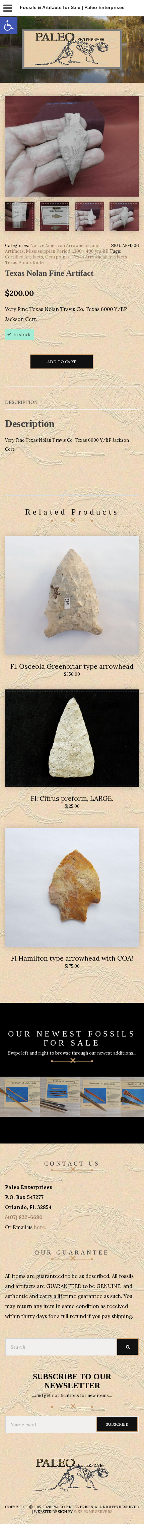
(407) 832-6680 (24, 1217)
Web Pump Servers (93, 1511)
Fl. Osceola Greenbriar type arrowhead (72, 666)
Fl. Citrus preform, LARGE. (72, 798)
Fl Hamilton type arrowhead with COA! (72, 958)
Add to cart (61, 361)
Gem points (57, 257)
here (39, 1227)
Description (21, 402)
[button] (8, 25)
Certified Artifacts (24, 257)
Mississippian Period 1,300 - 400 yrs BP (67, 251)
